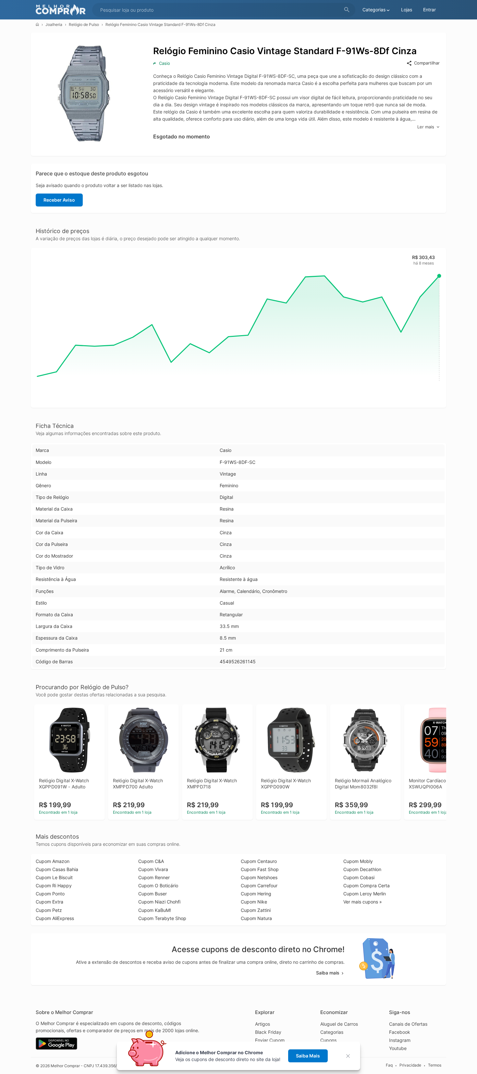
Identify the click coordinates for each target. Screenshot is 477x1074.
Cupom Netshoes (259, 877)
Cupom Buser (152, 893)
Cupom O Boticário (158, 885)
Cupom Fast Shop (260, 869)
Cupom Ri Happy (54, 885)
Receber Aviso (59, 200)
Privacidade (410, 1065)
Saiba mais (327, 972)
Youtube (398, 1048)
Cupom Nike (254, 901)
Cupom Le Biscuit (54, 877)
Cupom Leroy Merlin (364, 893)
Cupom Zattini (256, 910)
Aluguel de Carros (339, 1024)
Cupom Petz (49, 910)
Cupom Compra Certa (366, 885)
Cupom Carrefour (259, 885)
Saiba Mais (308, 1055)
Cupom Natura (256, 918)
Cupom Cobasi (358, 877)
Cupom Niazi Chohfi (159, 901)
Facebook (399, 1032)
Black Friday (268, 1032)
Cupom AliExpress (55, 918)
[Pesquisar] (346, 10)
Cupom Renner (154, 877)
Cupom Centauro (259, 861)
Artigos (262, 1024)
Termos (434, 1065)
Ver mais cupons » (362, 901)
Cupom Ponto (50, 893)
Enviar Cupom (270, 1040)
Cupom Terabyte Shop (162, 918)
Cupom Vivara (153, 869)
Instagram (399, 1040)
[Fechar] (350, 1056)
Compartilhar (427, 62)
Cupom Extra (49, 901)
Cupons (328, 1040)
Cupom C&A (151, 861)
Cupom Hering (256, 893)
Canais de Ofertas (408, 1024)
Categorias (331, 1032)
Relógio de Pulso (84, 24)
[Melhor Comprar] (62, 10)
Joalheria (53, 24)
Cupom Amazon (52, 861)
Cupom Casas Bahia (57, 869)
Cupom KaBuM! (154, 910)
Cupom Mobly (358, 861)
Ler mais (425, 126)
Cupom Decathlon (362, 869)
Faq (389, 1065)
